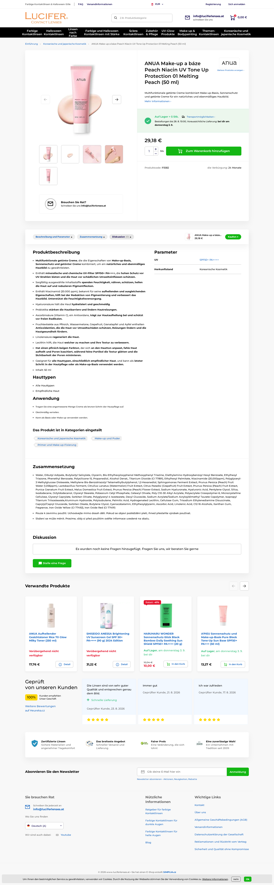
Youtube (66, 834)
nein (236, 879)
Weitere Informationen (215, 879)
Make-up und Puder (107, 438)
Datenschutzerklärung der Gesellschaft (219, 834)
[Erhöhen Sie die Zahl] (156, 149)
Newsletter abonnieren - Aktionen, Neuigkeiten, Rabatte (167, 779)
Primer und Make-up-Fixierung (57, 444)
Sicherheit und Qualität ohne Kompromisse (222, 849)
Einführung (31, 43)
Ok (247, 879)
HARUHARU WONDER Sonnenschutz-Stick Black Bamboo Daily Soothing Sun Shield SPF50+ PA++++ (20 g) (163, 639)
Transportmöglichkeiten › (201, 116)
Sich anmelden (236, 4)
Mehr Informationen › (158, 101)
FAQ (80, 4)
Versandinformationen (99, 4)
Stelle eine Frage (54, 563)
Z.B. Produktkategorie (133, 17)
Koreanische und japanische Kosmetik (64, 43)
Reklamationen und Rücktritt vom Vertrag (220, 841)
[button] (116, 99)
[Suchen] (115, 18)
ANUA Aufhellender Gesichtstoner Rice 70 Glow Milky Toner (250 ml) (48, 637)
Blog (148, 842)
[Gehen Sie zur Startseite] (46, 17)
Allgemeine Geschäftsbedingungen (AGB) (221, 819)
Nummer (149, 151)
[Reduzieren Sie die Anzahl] (156, 153)
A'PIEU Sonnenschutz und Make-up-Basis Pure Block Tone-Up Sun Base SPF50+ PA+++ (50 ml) (219, 639)
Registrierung (213, 4)
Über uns (200, 812)
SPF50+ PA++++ (209, 259)
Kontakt (199, 805)
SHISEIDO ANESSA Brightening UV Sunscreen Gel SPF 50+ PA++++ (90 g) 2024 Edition (107, 637)
